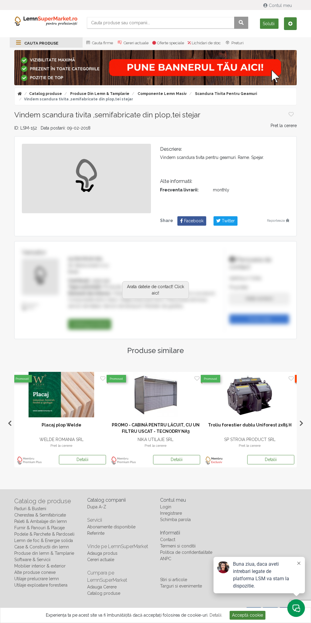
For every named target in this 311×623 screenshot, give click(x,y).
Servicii (94, 520)
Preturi (237, 43)
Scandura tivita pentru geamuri (225, 94)
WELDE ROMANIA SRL (61, 439)
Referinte (95, 533)
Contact (167, 539)
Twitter (227, 220)
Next (301, 423)
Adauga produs (102, 553)
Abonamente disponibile (111, 526)
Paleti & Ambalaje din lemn (40, 521)
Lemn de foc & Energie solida (43, 540)
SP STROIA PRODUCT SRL (249, 439)
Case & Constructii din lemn (41, 546)
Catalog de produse (42, 501)
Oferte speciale (170, 43)
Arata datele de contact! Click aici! (155, 289)
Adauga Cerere (102, 586)
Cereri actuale (136, 43)
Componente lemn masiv (162, 94)
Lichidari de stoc (206, 43)
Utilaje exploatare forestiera (40, 585)
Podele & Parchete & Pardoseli (44, 534)
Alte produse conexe (35, 572)
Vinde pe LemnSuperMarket (117, 546)
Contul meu (280, 5)
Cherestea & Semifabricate (40, 515)
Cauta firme (102, 43)
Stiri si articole (173, 579)
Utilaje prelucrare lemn (36, 578)
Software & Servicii (32, 559)
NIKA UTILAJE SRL (155, 439)
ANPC (165, 558)
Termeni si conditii (178, 546)
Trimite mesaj (259, 319)
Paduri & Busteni (30, 508)
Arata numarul (259, 298)
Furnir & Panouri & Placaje (39, 527)
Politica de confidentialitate (186, 552)
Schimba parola (175, 519)
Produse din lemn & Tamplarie (99, 94)
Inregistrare (171, 513)
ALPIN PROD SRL (85, 259)
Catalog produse (45, 94)
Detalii (82, 459)
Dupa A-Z (96, 506)
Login (165, 506)
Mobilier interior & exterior (40, 566)
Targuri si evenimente (181, 586)
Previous (10, 423)
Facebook (193, 220)
